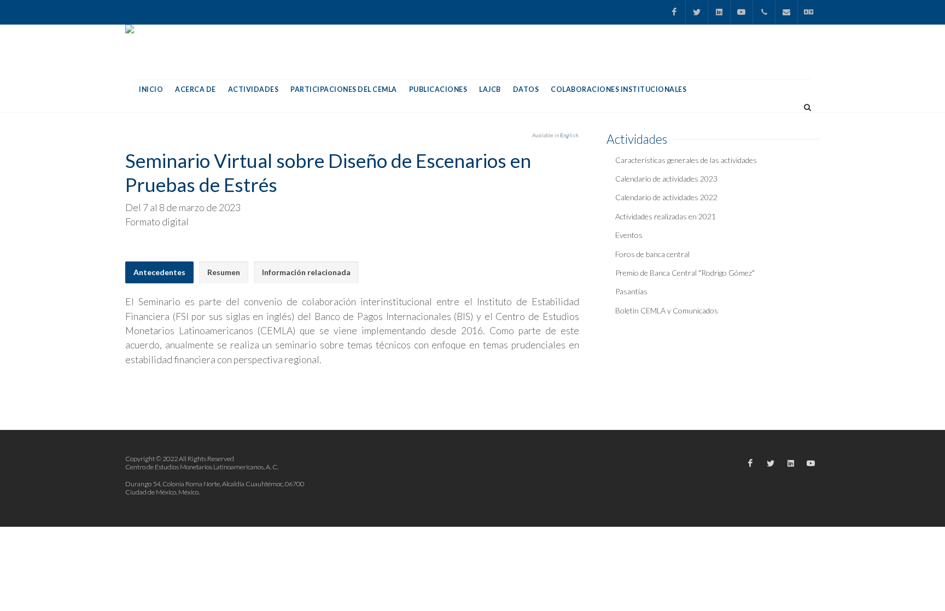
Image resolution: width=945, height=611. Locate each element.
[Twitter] (697, 12)
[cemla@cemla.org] (786, 12)
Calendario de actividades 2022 (666, 197)
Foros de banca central (652, 254)
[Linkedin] (719, 12)
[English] (809, 12)
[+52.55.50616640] (764, 12)
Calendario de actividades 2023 (666, 178)
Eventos (629, 235)
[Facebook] (674, 12)
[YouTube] (741, 12)
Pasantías (631, 291)
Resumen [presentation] (223, 272)
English (569, 135)
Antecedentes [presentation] (159, 272)
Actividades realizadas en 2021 (665, 216)
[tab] (159, 272)
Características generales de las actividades (686, 160)
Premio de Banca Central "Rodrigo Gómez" (685, 272)
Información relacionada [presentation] (306, 272)
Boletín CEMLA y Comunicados (666, 310)
